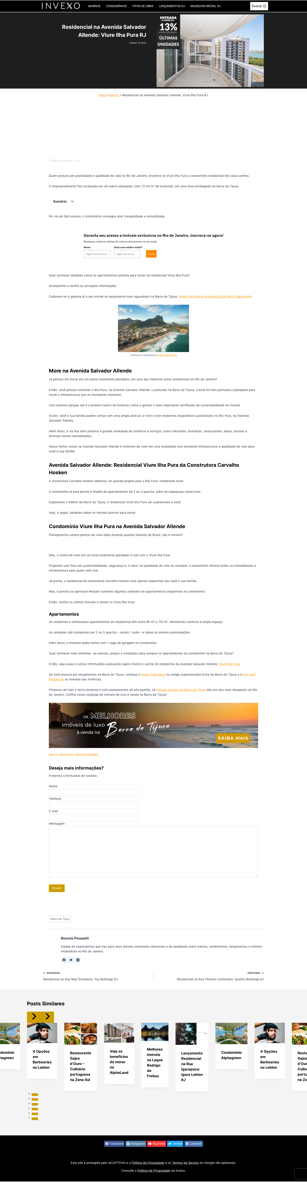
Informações (66, 754)
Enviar (151, 253)
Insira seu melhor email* (128, 247)
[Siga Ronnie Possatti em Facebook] (64, 960)
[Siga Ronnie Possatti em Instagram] (78, 960)
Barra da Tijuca (59, 918)
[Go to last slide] (34, 1017)
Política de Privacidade (148, 1163)
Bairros (94, 6)
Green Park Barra (167, 355)
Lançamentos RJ (172, 6)
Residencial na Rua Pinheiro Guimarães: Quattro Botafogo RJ (220, 976)
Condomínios (116, 6)
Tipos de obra (142, 6)
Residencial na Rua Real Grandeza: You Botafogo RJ (80, 976)
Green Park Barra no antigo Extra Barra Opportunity (215, 296)
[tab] (35, 1094)
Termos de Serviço (185, 1163)
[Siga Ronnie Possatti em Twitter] (71, 960)
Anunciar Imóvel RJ (205, 6)
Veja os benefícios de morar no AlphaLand (119, 1062)
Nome (87, 247)
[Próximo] (47, 1017)
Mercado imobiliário (87, 754)
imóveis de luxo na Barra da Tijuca (181, 690)
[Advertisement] (149, 127)
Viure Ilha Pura (229, 664)
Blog (102, 95)
